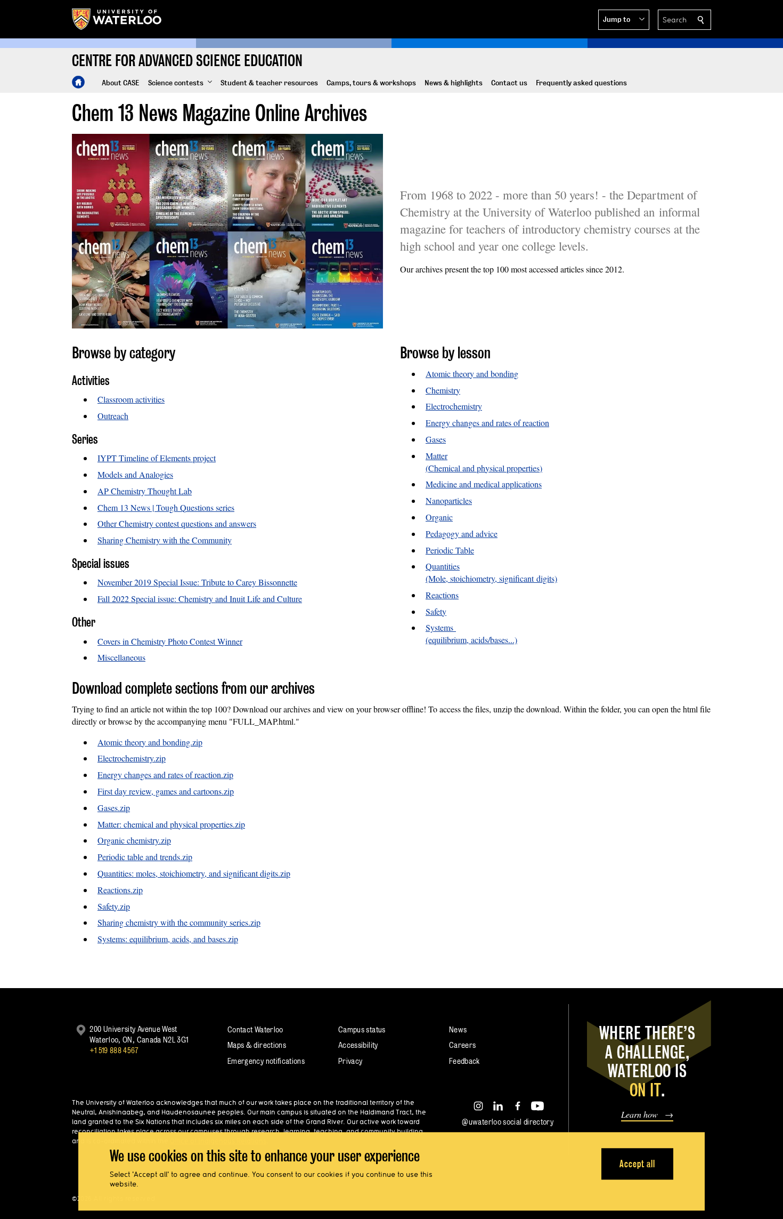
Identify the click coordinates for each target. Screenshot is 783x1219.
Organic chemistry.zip (134, 840)
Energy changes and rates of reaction (487, 422)
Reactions (442, 594)
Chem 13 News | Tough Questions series (165, 507)
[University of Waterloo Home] (117, 19)
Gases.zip (113, 807)
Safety (436, 611)
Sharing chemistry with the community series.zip (178, 922)
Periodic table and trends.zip (144, 856)
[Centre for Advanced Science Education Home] (78, 82)
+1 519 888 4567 (113, 1050)
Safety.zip (113, 906)
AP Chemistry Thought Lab (144, 490)
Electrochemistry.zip (131, 758)
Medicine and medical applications (484, 484)
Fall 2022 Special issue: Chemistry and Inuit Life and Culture (199, 598)
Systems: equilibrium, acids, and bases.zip (167, 938)
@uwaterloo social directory (507, 1121)
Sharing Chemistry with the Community (164, 540)
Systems (441, 627)
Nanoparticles (449, 500)
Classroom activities (131, 399)
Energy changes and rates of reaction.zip (165, 774)
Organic (439, 517)
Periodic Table (450, 550)
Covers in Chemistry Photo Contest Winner (169, 641)
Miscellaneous (121, 657)
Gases (436, 439)
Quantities (443, 566)
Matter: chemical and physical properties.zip (171, 824)
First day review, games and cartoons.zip (165, 791)
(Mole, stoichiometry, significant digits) (491, 578)
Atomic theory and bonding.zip (149, 742)
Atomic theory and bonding (472, 373)
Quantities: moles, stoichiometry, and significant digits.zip (193, 873)
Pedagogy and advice (461, 533)
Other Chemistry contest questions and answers (176, 523)
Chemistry (443, 390)
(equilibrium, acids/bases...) (471, 639)
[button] (624, 19)
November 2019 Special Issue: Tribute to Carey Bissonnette (197, 582)
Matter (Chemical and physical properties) (484, 462)
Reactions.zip (120, 889)
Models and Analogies (135, 474)
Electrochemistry (454, 406)
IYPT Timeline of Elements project (156, 457)
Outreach (112, 415)
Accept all (637, 1163)
